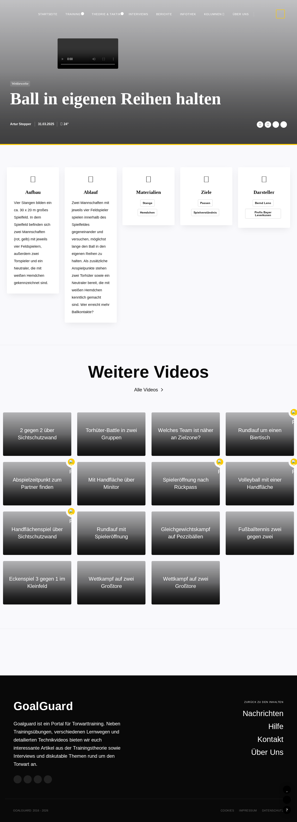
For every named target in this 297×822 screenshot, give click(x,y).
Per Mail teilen (283, 124)
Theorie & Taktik (106, 14)
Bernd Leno (263, 203)
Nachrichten (263, 713)
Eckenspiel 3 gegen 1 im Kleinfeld (37, 582)
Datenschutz (273, 810)
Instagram (38, 779)
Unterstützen (276, 124)
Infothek (188, 14)
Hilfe (287, 810)
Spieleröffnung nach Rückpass (186, 483)
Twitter (260, 124)
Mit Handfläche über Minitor (111, 483)
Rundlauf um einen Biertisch (259, 434)
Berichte (164, 14)
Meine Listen (287, 800)
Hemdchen (147, 212)
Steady (48, 779)
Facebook (268, 124)
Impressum (248, 810)
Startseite (47, 14)
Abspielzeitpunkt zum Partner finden (37, 483)
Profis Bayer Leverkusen (263, 214)
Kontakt (270, 739)
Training (73, 14)
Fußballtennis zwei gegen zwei (259, 533)
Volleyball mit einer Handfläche (260, 483)
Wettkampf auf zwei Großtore (111, 582)
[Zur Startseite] (18, 15)
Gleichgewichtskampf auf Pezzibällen (185, 533)
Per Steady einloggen (280, 14)
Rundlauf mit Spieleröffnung (111, 533)
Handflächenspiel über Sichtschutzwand (37, 533)
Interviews (138, 14)
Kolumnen (213, 14)
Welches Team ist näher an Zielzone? (185, 434)
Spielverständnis (205, 212)
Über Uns (241, 14)
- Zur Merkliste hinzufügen (287, 790)
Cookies (227, 810)
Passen (205, 203)
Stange (147, 203)
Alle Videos (146, 389)
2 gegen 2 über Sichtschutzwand (37, 434)
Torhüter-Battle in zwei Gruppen (111, 434)
